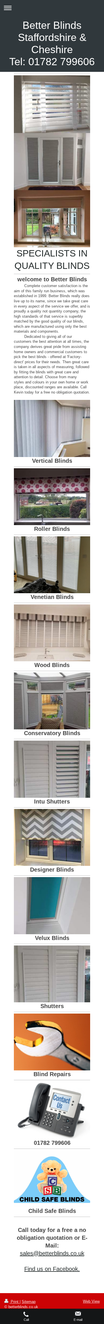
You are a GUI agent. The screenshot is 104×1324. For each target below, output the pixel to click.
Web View (91, 1301)
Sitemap (29, 1301)
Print (15, 1301)
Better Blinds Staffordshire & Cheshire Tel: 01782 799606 (52, 43)
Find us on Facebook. (52, 1269)
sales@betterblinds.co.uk (52, 1253)
